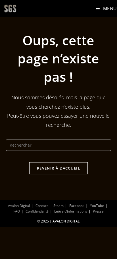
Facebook (76, 205)
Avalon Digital (19, 205)
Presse (98, 211)
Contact (41, 205)
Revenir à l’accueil (58, 168)
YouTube (97, 205)
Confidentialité (37, 211)
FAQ (16, 211)
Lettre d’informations (70, 211)
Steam (58, 205)
